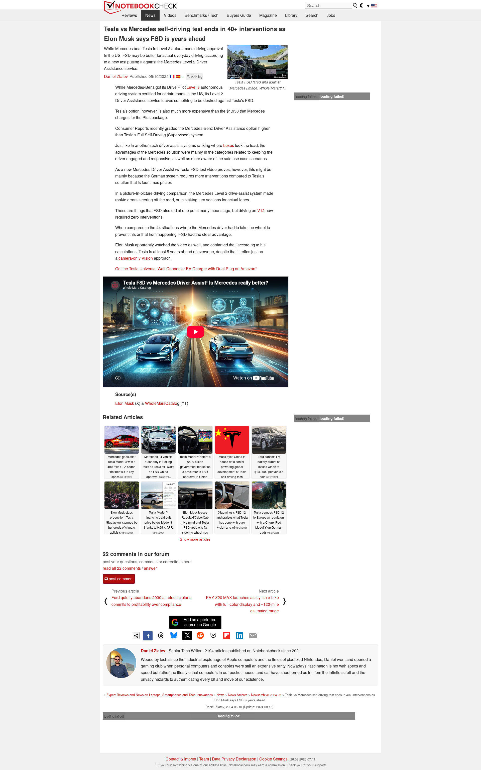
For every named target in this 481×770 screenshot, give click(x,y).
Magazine (268, 15)
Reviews (129, 15)
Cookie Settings (273, 759)
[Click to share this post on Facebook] (148, 635)
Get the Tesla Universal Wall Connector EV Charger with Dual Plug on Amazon (185, 268)
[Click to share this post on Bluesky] (174, 635)
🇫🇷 (172, 76)
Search (312, 15)
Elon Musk (124, 403)
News (150, 15)
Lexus (228, 145)
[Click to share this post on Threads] (161, 635)
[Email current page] (253, 635)
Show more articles (195, 539)
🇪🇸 (178, 76)
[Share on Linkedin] (239, 635)
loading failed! (306, 96)
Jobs (331, 15)
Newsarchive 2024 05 (266, 694)
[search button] (355, 5)
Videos (170, 15)
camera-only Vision (135, 258)
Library (291, 15)
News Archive (237, 694)
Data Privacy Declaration (234, 759)
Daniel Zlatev (116, 76)
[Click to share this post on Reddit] (200, 635)
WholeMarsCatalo (161, 403)
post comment (121, 579)
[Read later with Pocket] (213, 635)
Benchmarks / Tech (201, 15)
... (183, 76)
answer (150, 568)
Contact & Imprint (181, 759)
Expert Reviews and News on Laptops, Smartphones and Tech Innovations (159, 694)
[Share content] (136, 635)
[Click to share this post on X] (187, 635)
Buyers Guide (239, 15)
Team (204, 759)
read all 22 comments (122, 568)
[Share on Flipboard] (226, 635)
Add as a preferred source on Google (200, 622)
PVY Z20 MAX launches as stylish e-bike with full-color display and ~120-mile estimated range (242, 604)
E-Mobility (194, 76)
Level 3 (193, 87)
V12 (261, 210)
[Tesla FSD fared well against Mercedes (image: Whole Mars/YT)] (257, 62)
